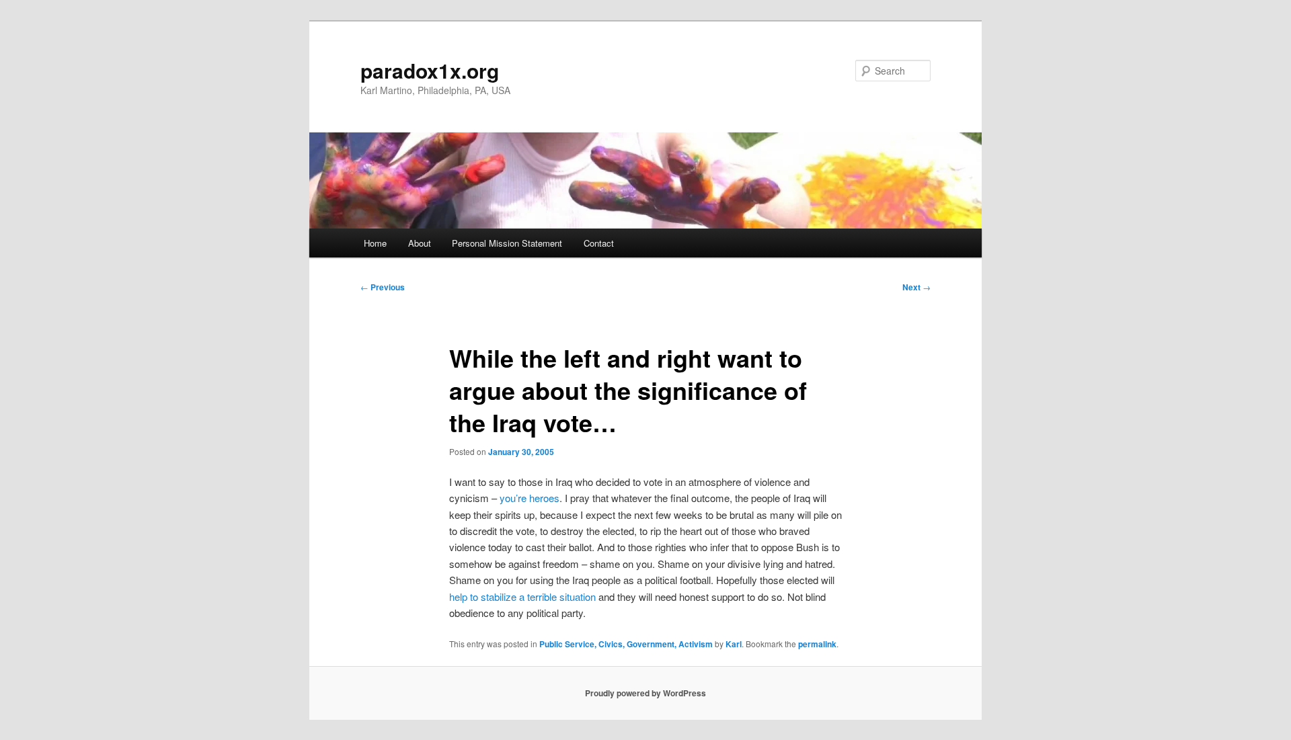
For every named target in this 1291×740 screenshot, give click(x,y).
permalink (817, 644)
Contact (599, 243)
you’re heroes (529, 498)
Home (375, 243)
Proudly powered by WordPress (645, 693)
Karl (734, 644)
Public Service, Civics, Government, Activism (626, 644)
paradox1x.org (429, 70)
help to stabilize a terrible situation (522, 596)
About (419, 243)
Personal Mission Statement (507, 243)
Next (916, 287)
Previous (382, 287)
